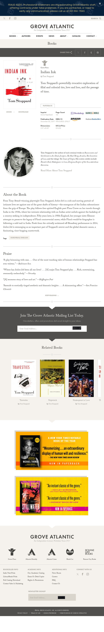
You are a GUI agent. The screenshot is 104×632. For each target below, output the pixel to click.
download (23, 112)
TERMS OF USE (35, 613)
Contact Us (56, 583)
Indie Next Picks (9, 573)
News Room (56, 573)
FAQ (53, 580)
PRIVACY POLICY (23, 613)
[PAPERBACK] (48, 106)
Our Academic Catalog (36, 573)
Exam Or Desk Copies (36, 576)
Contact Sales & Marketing (13, 583)
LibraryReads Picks (10, 576)
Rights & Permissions (36, 580)
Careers (54, 576)
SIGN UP (77, 328)
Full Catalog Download (11, 580)
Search (94, 18)
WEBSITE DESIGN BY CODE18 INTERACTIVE (73, 613)
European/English (19, 238)
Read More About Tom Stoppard (56, 171)
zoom (9, 112)
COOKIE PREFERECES (50, 613)
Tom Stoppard (48, 76)
